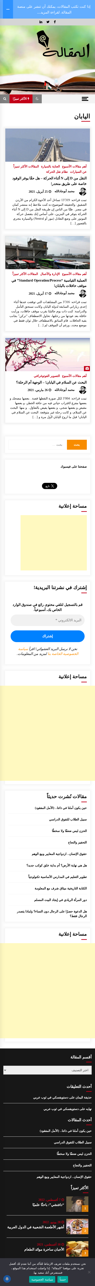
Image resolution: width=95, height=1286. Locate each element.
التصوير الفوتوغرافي (47, 376)
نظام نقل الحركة (57, 171)
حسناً (63, 1279)
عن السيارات (78, 171)
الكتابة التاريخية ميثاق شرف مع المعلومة (61, 888)
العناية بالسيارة (50, 166)
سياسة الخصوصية (42, 1279)
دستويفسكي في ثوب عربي (50, 1097)
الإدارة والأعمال (50, 274)
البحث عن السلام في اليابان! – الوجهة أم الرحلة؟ (51, 382)
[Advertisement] (54, 542)
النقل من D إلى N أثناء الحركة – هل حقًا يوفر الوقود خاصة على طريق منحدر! (49, 181)
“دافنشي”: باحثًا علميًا (48, 1205)
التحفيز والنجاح (77, 842)
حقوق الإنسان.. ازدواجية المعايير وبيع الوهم (59, 854)
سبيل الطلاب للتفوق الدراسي (68, 819)
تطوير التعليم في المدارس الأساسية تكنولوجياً (57, 877)
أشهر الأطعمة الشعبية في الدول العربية (35, 1227)
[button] (37, 98)
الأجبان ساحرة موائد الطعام (44, 1249)
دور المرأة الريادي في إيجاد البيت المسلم (60, 900)
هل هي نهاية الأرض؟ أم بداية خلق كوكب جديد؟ (57, 865)
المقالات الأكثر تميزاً (26, 166)
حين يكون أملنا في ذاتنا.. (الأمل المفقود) (61, 808)
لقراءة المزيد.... (48, 12)
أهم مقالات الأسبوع (74, 166)
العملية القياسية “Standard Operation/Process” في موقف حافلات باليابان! (49, 283)
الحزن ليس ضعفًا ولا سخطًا (69, 831)
